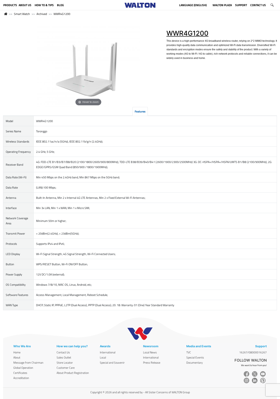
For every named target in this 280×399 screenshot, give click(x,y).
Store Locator (65, 362)
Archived (41, 14)
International (107, 352)
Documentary (194, 362)
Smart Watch (22, 14)
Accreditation (21, 378)
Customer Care (66, 367)
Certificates (20, 373)
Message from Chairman (28, 362)
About (16, 357)
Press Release (151, 362)
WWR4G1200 (61, 14)
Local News (150, 352)
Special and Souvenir (112, 362)
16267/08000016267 (253, 352)
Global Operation (23, 367)
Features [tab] (140, 111)
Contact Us (63, 352)
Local (103, 357)
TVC (188, 352)
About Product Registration (73, 373)
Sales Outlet (64, 357)
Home (16, 352)
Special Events (195, 357)
